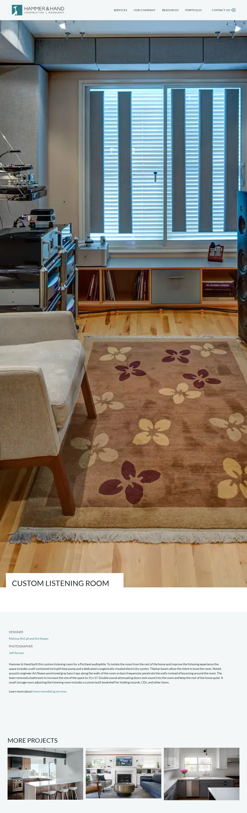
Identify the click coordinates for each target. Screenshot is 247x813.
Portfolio (193, 10)
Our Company (144, 10)
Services (120, 10)
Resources (170, 10)
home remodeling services (49, 691)
